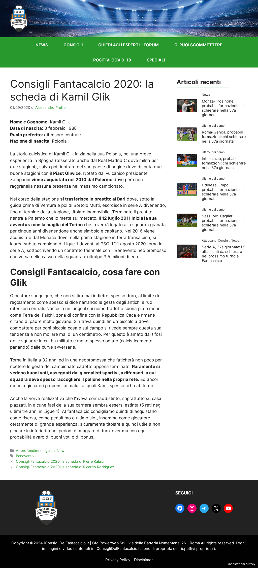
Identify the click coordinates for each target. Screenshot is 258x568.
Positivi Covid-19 (112, 59)
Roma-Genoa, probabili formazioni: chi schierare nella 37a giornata (224, 137)
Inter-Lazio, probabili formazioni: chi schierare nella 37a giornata (224, 163)
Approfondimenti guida (35, 450)
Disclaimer (143, 559)
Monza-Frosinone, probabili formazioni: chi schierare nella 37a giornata (223, 108)
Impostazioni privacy (241, 564)
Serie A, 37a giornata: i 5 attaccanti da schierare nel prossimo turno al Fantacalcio (223, 254)
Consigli (73, 44)
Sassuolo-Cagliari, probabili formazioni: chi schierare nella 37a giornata (223, 223)
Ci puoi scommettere (198, 44)
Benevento (25, 456)
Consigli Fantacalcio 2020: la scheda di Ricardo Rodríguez (65, 467)
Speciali (156, 59)
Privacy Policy (117, 559)
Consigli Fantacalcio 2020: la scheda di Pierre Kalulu (60, 461)
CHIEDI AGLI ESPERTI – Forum (128, 44)
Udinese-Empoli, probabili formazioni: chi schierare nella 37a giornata (223, 192)
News (42, 44)
